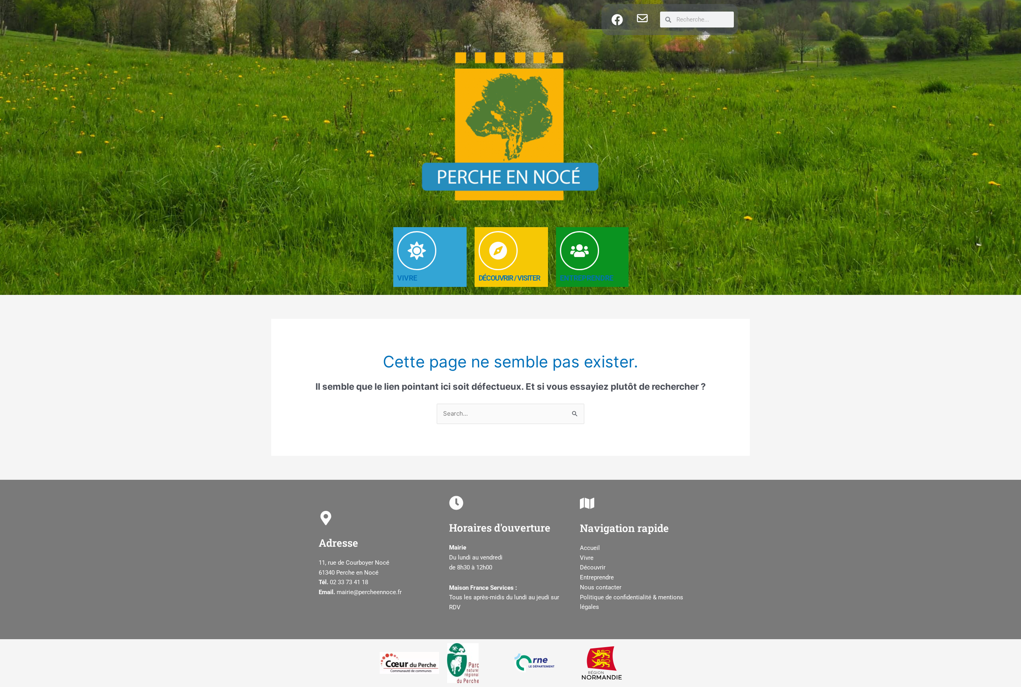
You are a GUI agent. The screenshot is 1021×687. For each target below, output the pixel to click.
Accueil (590, 548)
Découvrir (592, 567)
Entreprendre (597, 577)
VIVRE (407, 278)
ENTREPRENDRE (586, 278)
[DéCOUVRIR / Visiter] (498, 250)
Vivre (586, 557)
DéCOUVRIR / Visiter (509, 278)
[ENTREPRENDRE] (579, 250)
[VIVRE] (416, 250)
